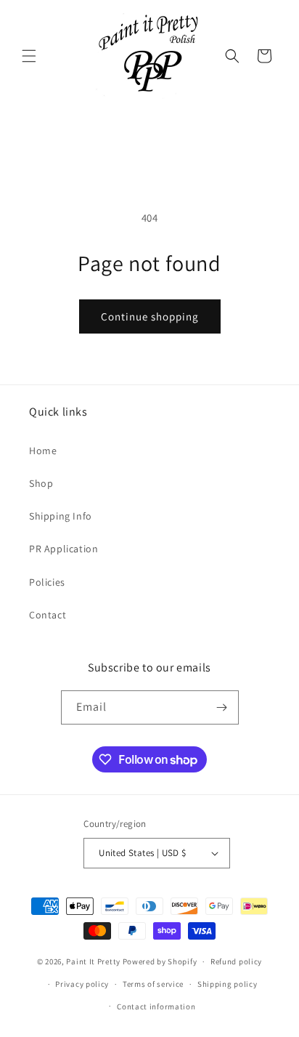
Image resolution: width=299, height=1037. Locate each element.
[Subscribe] (222, 707)
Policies (47, 582)
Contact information (156, 1006)
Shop (41, 483)
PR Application (63, 548)
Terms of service (153, 984)
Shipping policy (227, 984)
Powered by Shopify (160, 961)
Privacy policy (82, 984)
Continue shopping (150, 316)
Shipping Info (60, 515)
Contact (47, 614)
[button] (29, 56)
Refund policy (236, 961)
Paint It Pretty (93, 961)
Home (43, 450)
